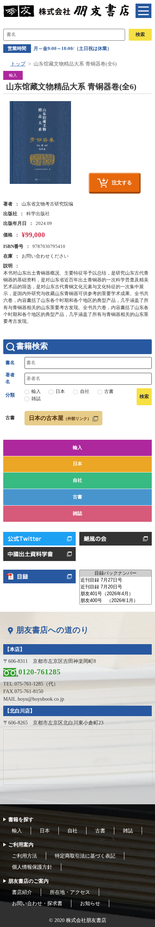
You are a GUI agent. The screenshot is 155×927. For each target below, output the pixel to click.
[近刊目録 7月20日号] (115, 587)
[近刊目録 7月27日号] (115, 580)
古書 (77, 496)
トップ (18, 64)
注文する (122, 182)
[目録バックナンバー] (115, 573)
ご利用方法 (24, 856)
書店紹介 (22, 892)
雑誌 (77, 513)
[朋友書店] (66, 10)
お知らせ (90, 903)
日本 (77, 463)
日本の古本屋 (60, 418)
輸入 (77, 447)
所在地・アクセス (70, 892)
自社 (77, 480)
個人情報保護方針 (32, 867)
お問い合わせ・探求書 (37, 903)
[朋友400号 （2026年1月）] (115, 600)
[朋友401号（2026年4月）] (115, 594)
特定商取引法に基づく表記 (85, 856)
